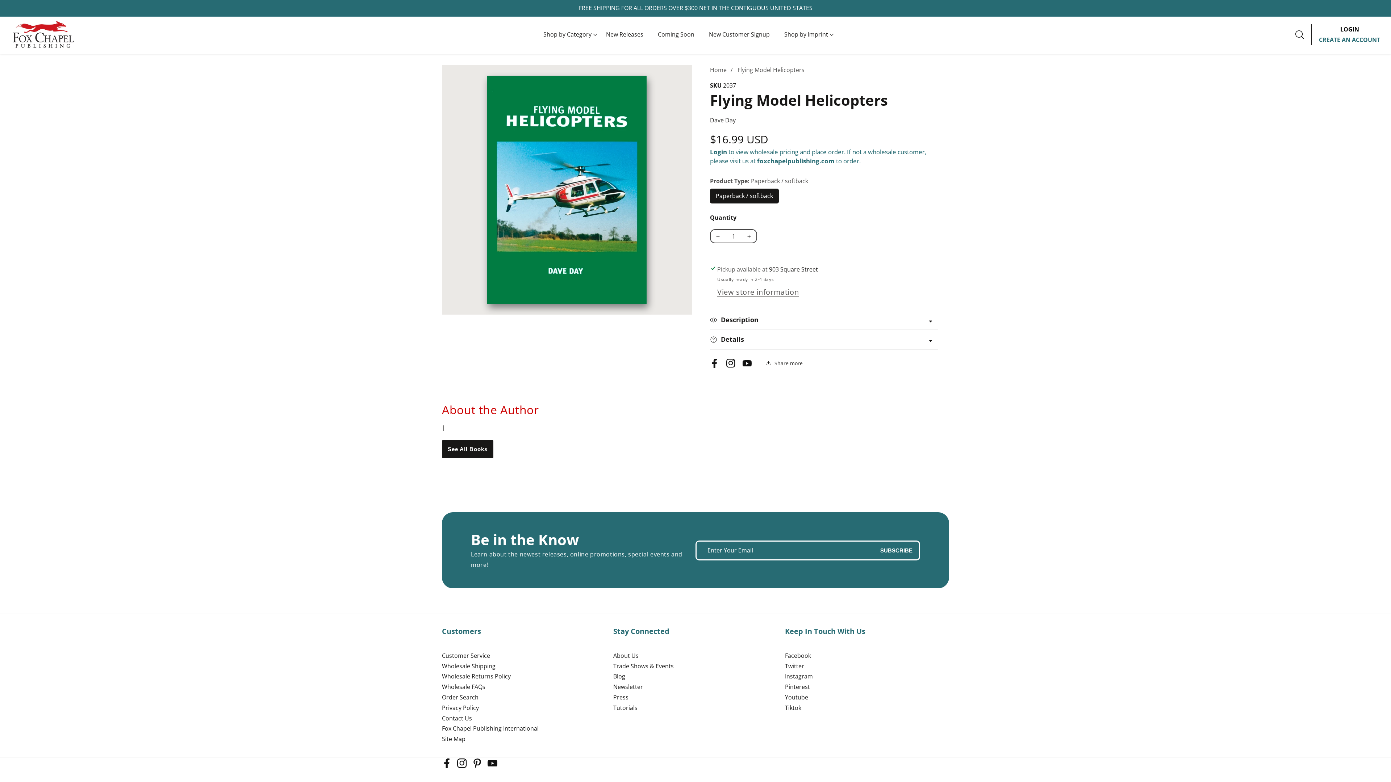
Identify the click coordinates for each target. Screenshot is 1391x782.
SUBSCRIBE (896, 550)
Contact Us (457, 718)
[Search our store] (1303, 34)
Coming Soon (676, 34)
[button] (567, 35)
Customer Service (466, 656)
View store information (758, 292)
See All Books (468, 449)
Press (620, 697)
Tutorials (625, 708)
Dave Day (723, 120)
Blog (619, 676)
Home (718, 70)
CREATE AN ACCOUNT (1349, 40)
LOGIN (1349, 29)
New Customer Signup (739, 34)
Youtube (796, 697)
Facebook (798, 656)
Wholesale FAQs (463, 687)
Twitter (794, 666)
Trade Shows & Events (643, 666)
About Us (626, 656)
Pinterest (797, 687)
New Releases (624, 34)
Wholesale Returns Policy (476, 676)
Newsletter (628, 687)
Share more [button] (788, 363)
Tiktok (793, 708)
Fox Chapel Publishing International (490, 728)
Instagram (799, 676)
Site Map (453, 739)
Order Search (460, 697)
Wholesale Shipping (469, 666)
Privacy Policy (460, 708)
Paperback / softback (744, 197)
